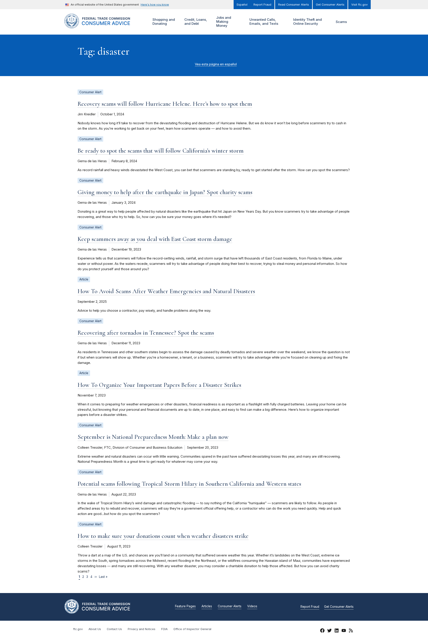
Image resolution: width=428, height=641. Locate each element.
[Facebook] (322, 631)
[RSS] (351, 631)
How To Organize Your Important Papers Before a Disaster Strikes (159, 385)
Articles (207, 606)
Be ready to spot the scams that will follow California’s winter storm (161, 150)
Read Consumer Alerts (293, 4)
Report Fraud (262, 4)
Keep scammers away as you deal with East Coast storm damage (155, 239)
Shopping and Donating (163, 21)
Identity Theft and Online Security (307, 21)
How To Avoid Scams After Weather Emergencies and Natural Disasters (166, 291)
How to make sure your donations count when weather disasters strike (163, 536)
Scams (341, 22)
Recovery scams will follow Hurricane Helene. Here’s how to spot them (165, 104)
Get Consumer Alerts (330, 4)
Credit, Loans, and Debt (195, 21)
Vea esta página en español (216, 64)
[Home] (102, 25)
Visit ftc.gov (359, 4)
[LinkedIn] (336, 631)
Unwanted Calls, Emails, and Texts (263, 21)
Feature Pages (185, 606)
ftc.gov (78, 629)
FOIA (164, 629)
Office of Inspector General (192, 629)
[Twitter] (329, 631)
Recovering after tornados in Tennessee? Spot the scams (146, 332)
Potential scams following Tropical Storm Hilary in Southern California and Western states (189, 483)
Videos (252, 606)
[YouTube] (344, 631)
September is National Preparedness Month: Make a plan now (153, 437)
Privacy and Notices (141, 629)
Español (242, 4)
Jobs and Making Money (223, 21)
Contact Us (114, 629)
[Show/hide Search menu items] (357, 22)
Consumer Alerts (229, 606)
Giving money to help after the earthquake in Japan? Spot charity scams (165, 192)
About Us (94, 629)
